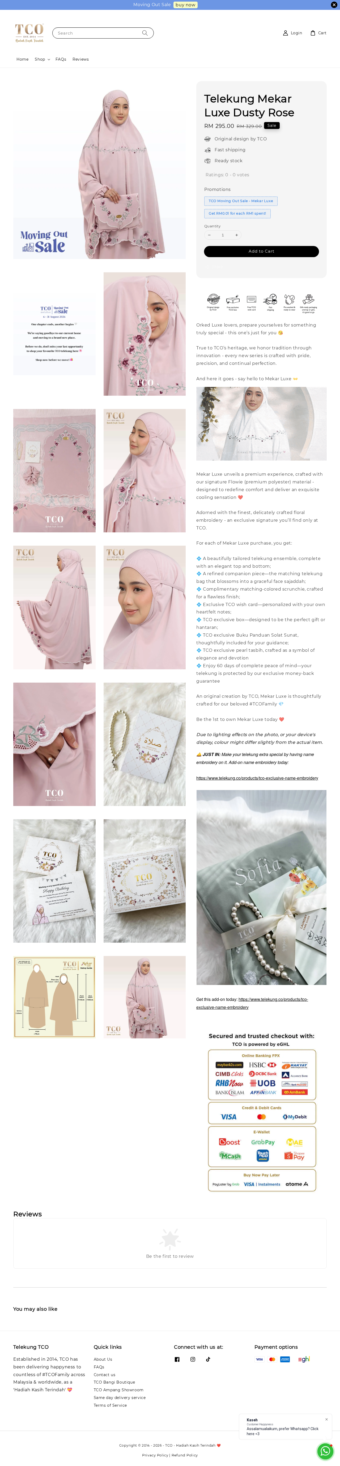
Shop (40, 59)
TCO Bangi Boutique (114, 1382)
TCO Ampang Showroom (119, 1390)
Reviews (81, 59)
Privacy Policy (155, 1455)
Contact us (105, 1374)
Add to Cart (261, 251)
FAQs (61, 59)
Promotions (217, 189)
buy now (185, 4)
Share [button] (217, 266)
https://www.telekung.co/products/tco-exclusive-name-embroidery (257, 778)
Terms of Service (110, 1405)
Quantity (212, 226)
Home (22, 59)
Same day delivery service (120, 1397)
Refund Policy (185, 1455)
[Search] (145, 33)
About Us (103, 1359)
